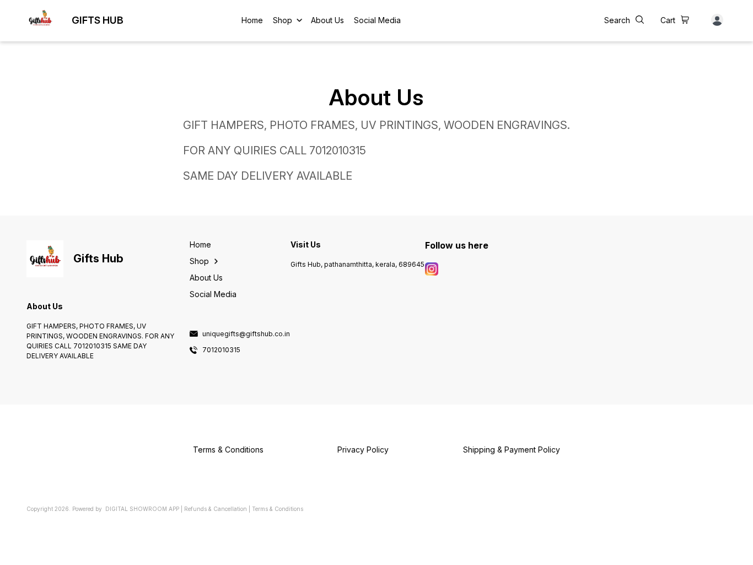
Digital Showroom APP (142, 508)
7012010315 (221, 350)
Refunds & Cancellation (215, 508)
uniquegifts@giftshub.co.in (246, 334)
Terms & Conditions (277, 508)
